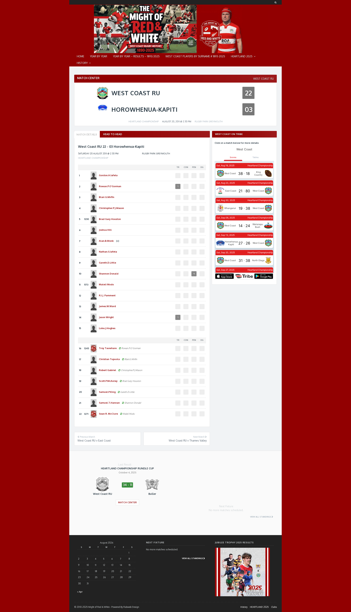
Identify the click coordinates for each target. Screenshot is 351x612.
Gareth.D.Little (107, 262)
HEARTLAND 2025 (241, 56)
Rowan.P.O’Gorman (110, 186)
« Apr (80, 591)
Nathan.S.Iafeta (108, 251)
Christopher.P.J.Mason (111, 208)
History (82, 62)
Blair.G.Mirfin (106, 197)
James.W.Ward (107, 306)
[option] (127, 488)
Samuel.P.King (107, 391)
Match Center (127, 502)
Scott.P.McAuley (108, 380)
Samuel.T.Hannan (109, 402)
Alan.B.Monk (106, 240)
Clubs (274, 607)
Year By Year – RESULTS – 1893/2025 (136, 56)
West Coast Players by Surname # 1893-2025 (195, 56)
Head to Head (112, 134)
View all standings (260, 517)
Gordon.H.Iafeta (108, 175)
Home (80, 56)
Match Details (87, 134)
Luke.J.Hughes (107, 328)
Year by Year (98, 56)
